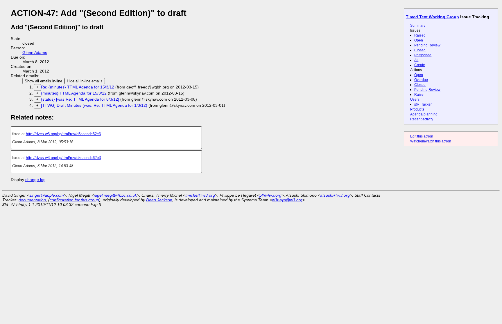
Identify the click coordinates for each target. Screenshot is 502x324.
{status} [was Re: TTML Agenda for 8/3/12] (80, 99)
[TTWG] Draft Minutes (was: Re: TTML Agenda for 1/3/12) (94, 105)
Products (417, 109)
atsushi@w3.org (335, 195)
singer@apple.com (46, 195)
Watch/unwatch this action (430, 141)
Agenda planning (424, 114)
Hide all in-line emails (85, 81)
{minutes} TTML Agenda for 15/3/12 (74, 93)
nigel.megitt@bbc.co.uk (115, 195)
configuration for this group (74, 200)
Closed (420, 50)
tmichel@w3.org (200, 195)
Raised (420, 35)
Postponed (422, 55)
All (416, 60)
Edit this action (421, 136)
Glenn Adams (34, 52)
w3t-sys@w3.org (287, 200)
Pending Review (427, 45)
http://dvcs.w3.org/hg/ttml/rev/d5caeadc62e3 (63, 134)
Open (418, 40)
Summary (417, 25)
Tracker (423, 104)
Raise (419, 95)
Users (414, 99)
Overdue (421, 80)
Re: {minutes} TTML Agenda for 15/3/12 (77, 87)
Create (419, 65)
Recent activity (421, 119)
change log (35, 179)
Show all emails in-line (43, 81)
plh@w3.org (270, 195)
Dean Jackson (159, 200)
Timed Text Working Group (432, 17)
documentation (32, 200)
